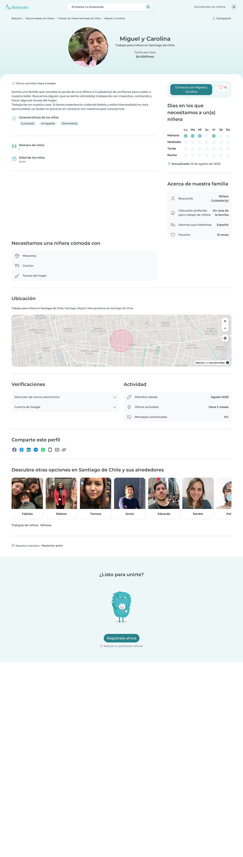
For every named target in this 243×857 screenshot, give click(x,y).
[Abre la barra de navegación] (234, 7)
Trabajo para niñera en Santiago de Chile (145, 45)
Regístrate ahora (121, 638)
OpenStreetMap (217, 362)
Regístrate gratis (52, 545)
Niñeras (45, 525)
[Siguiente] (230, 497)
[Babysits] (17, 7)
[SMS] (50, 450)
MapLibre (200, 362)
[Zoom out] (225, 328)
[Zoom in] (225, 321)
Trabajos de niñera (25, 525)
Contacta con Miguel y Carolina (191, 89)
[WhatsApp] (43, 450)
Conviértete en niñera (209, 7)
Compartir (223, 18)
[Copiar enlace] (63, 450)
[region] (121, 341)
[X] (21, 450)
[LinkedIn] (28, 450)
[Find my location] (225, 338)
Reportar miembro (27, 545)
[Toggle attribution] (227, 363)
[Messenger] (36, 450)
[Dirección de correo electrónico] (57, 450)
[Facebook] (14, 450)
